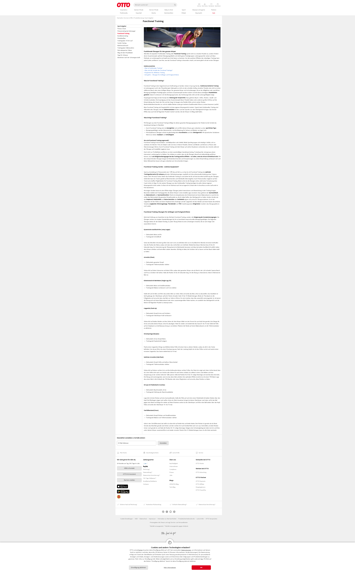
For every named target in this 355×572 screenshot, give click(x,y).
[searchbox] (153, 5)
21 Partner (139, 550)
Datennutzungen (186, 550)
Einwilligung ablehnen (138, 567)
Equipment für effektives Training (154, 72)
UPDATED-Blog (174, 484)
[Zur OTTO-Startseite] (123, 5)
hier (202, 559)
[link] (119, 497)
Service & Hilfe (128, 18)
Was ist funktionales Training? (153, 68)
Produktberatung (139, 18)
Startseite (120, 18)
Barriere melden (129, 480)
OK (201, 567)
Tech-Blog (172, 487)
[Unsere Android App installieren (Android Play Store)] (123, 491)
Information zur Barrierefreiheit (167, 518)
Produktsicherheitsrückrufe (186, 518)
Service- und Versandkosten (179, 522)
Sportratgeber (149, 18)
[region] (177, 557)
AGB (136, 518)
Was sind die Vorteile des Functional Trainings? (158, 70)
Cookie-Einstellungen (126, 518)
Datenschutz (143, 518)
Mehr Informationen (170, 567)
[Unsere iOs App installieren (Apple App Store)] (122, 486)
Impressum (152, 518)
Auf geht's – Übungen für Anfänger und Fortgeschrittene (161, 75)
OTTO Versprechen (211, 518)
